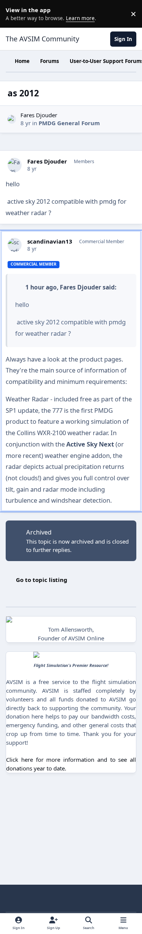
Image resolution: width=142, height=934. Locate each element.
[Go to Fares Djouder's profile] (12, 119)
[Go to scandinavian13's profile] (15, 245)
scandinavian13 (49, 241)
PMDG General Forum (69, 123)
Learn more (15, 13)
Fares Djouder (38, 115)
